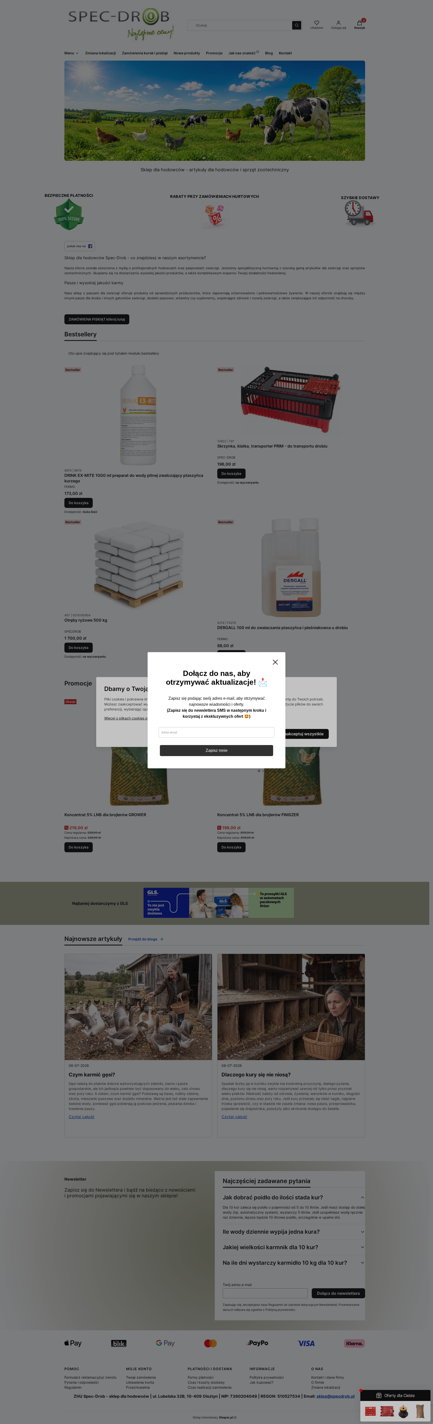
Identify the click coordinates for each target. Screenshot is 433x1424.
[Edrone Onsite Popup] (216, 712)
